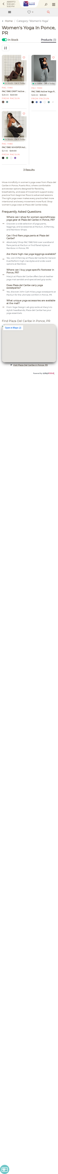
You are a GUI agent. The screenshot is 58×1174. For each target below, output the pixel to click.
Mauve (15, 158)
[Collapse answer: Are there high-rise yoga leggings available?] (3, 259)
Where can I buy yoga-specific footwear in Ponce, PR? (30, 271)
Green (7, 158)
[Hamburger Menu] (9, 12)
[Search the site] (46, 4)
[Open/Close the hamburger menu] (53, 4)
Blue (37, 102)
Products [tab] (48, 39)
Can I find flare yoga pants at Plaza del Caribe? (27, 237)
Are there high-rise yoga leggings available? (31, 254)
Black (33, 102)
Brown (3, 102)
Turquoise (7, 102)
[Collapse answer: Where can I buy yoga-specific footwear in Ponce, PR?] (3, 274)
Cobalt (41, 102)
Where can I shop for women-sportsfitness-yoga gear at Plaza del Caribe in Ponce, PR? (31, 218)
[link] (29, 12)
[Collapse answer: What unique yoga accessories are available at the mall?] (3, 307)
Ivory (45, 102)
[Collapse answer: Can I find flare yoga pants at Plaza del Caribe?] (3, 242)
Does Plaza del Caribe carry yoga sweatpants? (24, 286)
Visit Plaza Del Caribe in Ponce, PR (30, 365)
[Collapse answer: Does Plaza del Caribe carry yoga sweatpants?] (3, 290)
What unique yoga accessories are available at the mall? (30, 302)
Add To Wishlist (24, 57)
